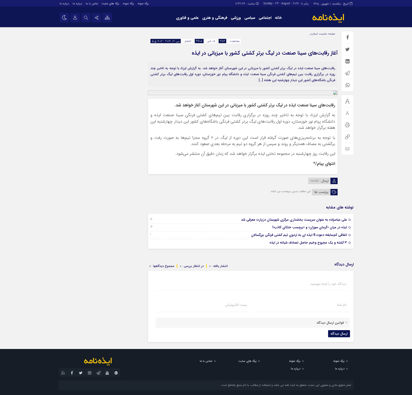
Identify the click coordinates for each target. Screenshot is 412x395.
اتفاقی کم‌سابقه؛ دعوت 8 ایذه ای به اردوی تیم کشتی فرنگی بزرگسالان (299, 235)
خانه (278, 18)
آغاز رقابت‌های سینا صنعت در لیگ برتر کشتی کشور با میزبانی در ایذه (265, 53)
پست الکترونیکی (236, 305)
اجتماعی (265, 18)
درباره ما (77, 3)
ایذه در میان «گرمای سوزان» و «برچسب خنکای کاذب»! (309, 227)
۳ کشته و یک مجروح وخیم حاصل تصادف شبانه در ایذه (308, 242)
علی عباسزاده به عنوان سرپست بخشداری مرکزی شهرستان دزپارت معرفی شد (294, 219)
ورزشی (236, 18)
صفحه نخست (326, 33)
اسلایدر (314, 33)
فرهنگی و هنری (214, 18)
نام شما (341, 305)
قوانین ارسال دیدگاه (330, 322)
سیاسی (249, 18)
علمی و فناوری (187, 18)
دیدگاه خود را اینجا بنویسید (328, 284)
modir (314, 180)
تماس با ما (92, 3)
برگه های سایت (110, 3)
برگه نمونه (143, 3)
